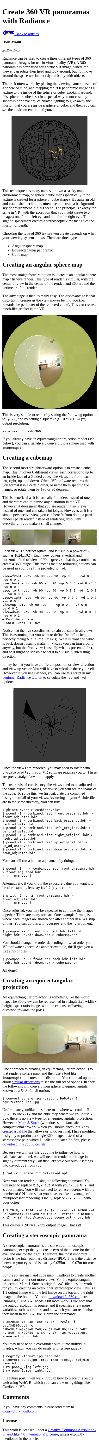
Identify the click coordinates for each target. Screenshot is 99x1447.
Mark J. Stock (28, 1123)
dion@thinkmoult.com (19, 1411)
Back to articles (26, 34)
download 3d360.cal (64, 1297)
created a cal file (14, 1131)
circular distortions (26, 1082)
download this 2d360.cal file (23, 1144)
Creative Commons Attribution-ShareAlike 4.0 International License (49, 1432)
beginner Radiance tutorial (22, 677)
